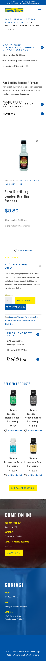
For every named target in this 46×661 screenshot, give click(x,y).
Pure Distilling (14, 22)
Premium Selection (21, 320)
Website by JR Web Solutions (26, 655)
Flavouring (29, 317)
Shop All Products (21, 488)
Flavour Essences (29, 181)
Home (8, 19)
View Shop (12, 552)
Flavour (20, 317)
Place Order (23, 300)
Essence (12, 317)
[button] (37, 141)
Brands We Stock (24, 19)
